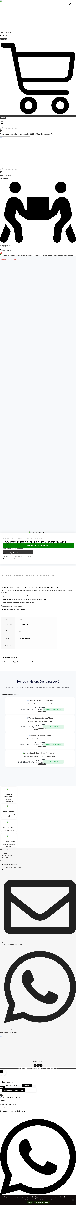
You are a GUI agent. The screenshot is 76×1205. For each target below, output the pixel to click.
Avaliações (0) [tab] (47, 575)
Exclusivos (30, 255)
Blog (65, 255)
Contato (70, 255)
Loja (25, 556)
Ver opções (42, 711)
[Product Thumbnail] (70, 4)
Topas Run (7, 255)
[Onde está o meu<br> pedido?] (38, 242)
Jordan (21, 638)
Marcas (22, 255)
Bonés (50, 255)
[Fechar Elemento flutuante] (1, 1095)
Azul (20, 631)
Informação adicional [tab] (26, 575)
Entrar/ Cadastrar (5, 32)
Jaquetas (21, 556)
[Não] (73, 1200)
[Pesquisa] (1, 130)
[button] (38, 123)
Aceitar (30, 1202)
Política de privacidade (42, 1202)
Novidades (15, 255)
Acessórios (58, 255)
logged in (16, 662)
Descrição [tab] (6, 575)
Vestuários (38, 255)
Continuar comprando (13, 1090)
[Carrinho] (0, 254)
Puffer (30, 556)
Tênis (45, 255)
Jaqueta (9, 559)
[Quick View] (37, 711)
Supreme (27, 638)
